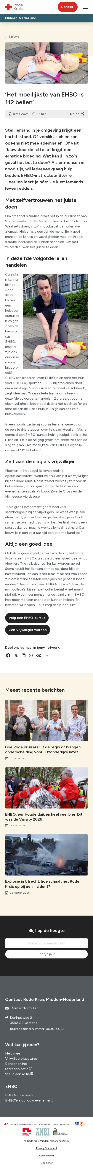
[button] (85, 7)
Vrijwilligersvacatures (21, 1058)
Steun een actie (17, 1074)
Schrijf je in (46, 954)
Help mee (12, 1053)
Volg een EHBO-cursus (27, 618)
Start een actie (16, 1069)
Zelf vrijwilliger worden (28, 630)
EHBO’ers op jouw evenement (29, 1100)
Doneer (67, 7)
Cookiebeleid (46, 1155)
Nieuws (14, 37)
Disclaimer (46, 1162)
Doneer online (16, 1064)
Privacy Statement (46, 1148)
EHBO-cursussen (19, 1095)
